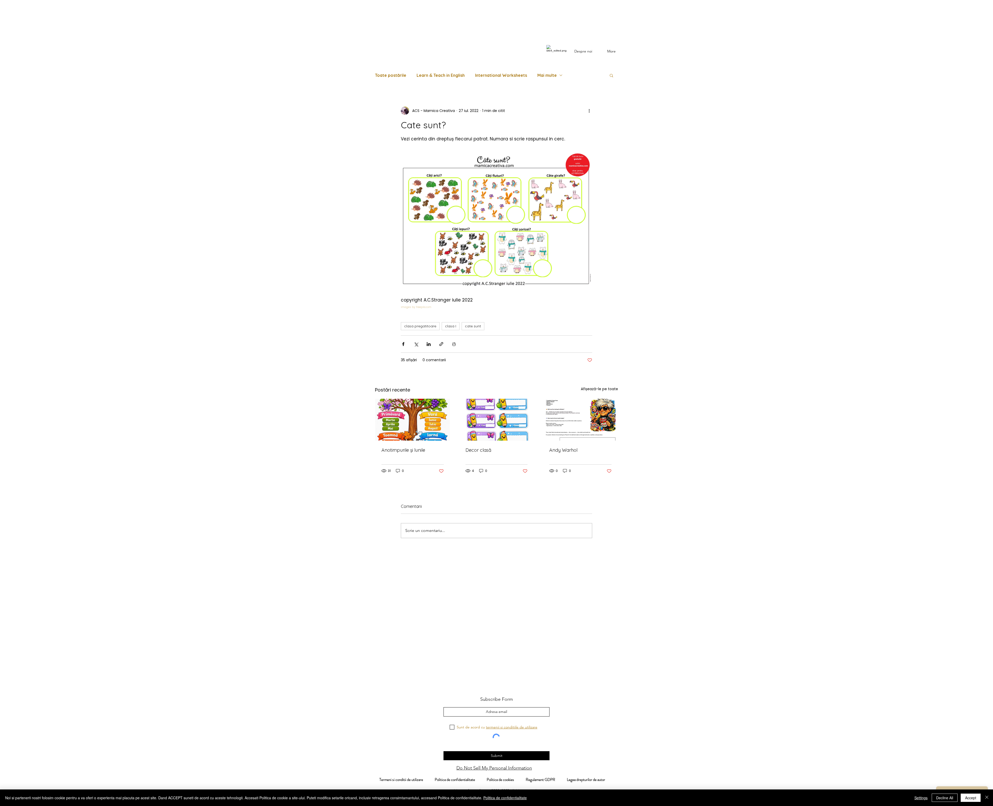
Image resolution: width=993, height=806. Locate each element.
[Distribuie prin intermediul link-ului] (441, 344)
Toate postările (390, 75)
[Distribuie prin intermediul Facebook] (403, 344)
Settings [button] (921, 797)
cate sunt (473, 326)
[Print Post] (454, 344)
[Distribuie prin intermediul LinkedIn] (428, 344)
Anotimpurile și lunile (403, 450)
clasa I (450, 326)
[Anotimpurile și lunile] (412, 420)
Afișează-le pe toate (599, 388)
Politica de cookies (506, 779)
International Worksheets (501, 75)
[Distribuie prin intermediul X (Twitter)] (415, 344)
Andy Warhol (563, 450)
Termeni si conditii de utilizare (398, 779)
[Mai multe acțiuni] (589, 111)
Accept (970, 797)
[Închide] (987, 798)
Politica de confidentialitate (454, 779)
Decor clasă (478, 450)
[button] (611, 75)
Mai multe (547, 75)
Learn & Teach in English (441, 75)
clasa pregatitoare (420, 326)
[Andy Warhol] (580, 420)
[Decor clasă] (496, 420)
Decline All (944, 797)
